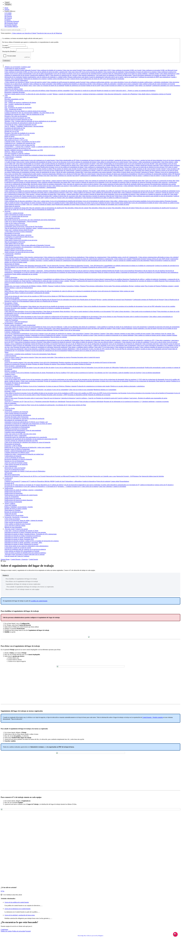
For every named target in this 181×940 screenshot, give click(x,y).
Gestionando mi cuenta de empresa (15, 68)
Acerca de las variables (168, 306)
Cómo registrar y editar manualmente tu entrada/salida (144, 162)
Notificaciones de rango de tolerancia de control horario (21, 495)
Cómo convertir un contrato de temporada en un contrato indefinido (114, 335)
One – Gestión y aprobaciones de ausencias (17, 104)
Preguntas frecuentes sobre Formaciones (16, 417)
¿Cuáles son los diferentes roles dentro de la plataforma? (79, 327)
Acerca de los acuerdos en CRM (33, 296)
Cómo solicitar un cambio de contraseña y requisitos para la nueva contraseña (115, 84)
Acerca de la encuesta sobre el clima (29, 395)
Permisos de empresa (50, 364)
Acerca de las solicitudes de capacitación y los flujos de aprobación (24, 418)
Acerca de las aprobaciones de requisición (95, 344)
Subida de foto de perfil (93, 85)
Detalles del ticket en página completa (16, 508)
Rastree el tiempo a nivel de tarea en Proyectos (18, 250)
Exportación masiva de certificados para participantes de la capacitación (26, 437)
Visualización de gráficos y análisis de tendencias (144, 279)
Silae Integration (29, 265)
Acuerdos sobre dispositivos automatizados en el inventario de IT (120, 485)
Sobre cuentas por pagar (127, 291)
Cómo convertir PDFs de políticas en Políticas (87, 318)
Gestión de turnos (10, 199)
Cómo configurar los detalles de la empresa (49, 70)
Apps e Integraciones (11, 466)
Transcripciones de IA (72, 401)
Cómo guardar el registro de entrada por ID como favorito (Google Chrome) (143, 169)
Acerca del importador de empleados (113, 78)
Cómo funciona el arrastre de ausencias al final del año (98, 196)
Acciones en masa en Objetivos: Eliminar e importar (61, 386)
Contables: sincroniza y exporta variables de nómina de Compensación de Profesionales (55, 260)
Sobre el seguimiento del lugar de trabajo (88, 160)
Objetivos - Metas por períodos (14, 152)
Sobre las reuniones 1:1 (132, 379)
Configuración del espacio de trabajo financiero (90, 281)
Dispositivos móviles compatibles (60, 90)
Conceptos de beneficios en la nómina (149, 272)
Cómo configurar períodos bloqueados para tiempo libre (54, 182)
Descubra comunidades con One (14, 99)
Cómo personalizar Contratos (80, 333)
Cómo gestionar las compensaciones (95, 257)
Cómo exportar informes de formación (16, 413)
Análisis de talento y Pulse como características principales (26, 381)
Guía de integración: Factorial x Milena (58, 265)
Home (6, 8)
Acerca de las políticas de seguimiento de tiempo (69, 167)
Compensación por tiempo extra (69, 165)
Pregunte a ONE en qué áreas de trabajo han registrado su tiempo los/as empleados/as (30, 155)
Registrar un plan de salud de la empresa (82, 270)
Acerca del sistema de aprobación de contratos (58, 333)
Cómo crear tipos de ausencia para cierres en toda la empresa (80, 184)
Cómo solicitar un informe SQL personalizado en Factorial (22, 551)
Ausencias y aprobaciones (12, 179)
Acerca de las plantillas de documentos (16, 306)
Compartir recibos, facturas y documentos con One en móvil (22, 141)
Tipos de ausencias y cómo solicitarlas (122, 186)
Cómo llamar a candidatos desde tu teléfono (81, 347)
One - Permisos (9, 106)
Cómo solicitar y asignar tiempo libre (68, 194)
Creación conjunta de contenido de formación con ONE (21, 440)
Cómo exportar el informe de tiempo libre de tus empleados (96, 194)
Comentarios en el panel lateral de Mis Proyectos (19, 237)
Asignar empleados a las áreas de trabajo (145, 328)
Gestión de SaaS (60, 481)
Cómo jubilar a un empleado (142, 85)
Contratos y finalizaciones (12, 332)
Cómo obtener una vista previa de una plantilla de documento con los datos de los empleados (55, 306)
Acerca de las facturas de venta (14, 296)
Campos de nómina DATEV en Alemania (75, 267)
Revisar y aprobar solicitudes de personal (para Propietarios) (114, 299)
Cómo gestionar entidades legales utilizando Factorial (20, 70)
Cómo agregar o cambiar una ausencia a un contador (95, 165)
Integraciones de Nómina (12, 264)
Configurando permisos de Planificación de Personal (148, 299)
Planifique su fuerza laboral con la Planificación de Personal (44, 282)
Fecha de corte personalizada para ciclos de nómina (97, 260)
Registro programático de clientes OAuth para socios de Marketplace (25, 471)
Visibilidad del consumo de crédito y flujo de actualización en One (24, 114)
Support (7, 9)
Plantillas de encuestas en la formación (16, 429)
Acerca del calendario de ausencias (115, 182)
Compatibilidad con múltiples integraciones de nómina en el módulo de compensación (128, 265)
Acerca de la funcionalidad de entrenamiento (18, 415)
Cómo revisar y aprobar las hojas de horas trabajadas (146, 160)
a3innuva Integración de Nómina (14, 265)
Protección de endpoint (103, 481)
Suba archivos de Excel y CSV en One (16, 140)
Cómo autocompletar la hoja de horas (166, 163)
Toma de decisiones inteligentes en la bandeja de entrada (149, 75)
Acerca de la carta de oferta (158, 342)
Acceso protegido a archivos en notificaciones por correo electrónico (53, 318)
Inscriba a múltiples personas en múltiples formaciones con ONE (24, 150)
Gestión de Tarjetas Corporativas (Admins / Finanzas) (70, 286)
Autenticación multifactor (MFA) (39, 75)
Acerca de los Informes (23, 372)
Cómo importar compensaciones (33, 257)
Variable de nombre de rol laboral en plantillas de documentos (51, 308)
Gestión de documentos (11, 315)
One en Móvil (9, 101)
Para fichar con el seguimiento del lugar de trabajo (22, 581)
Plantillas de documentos (12, 304)
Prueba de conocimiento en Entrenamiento (17, 427)
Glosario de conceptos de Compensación (17, 260)
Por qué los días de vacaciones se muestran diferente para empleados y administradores (30, 187)
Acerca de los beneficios (127, 270)
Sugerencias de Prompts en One (14, 129)
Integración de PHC (40, 265)
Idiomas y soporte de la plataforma (63, 94)
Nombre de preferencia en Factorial (75, 85)
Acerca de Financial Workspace (32, 279)
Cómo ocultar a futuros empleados (122, 328)
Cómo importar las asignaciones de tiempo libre (23, 169)
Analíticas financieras (11, 277)
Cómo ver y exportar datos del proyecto (16, 216)
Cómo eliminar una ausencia (60, 186)
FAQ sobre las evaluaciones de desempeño (151, 379)
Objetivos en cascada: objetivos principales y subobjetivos (127, 386)
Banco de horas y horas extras (123, 167)
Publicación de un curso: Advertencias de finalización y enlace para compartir (28, 447)
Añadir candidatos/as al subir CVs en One (17, 135)
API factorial (8, 473)
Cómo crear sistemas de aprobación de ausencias (98, 180)
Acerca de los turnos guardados (137, 201)
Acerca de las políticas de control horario (17, 160)
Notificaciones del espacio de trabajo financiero (19, 500)
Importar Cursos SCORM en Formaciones (17, 449)
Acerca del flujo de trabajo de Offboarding (106, 367)
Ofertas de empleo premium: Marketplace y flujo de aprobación (69, 349)
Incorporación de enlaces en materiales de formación (20, 425)
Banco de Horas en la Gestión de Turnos (88, 204)
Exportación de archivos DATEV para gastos (101, 267)
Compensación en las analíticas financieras (116, 279)
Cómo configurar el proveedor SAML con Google (126, 70)
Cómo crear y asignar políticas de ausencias (78, 192)
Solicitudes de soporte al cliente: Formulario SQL (19, 539)
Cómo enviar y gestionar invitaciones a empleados (88, 94)
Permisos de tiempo (26, 364)
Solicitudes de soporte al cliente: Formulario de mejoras (21, 537)
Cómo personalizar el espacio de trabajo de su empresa (140, 72)
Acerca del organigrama (140, 327)
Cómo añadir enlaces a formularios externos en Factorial (154, 94)
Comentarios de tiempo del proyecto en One (18, 148)
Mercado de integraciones (12, 474)
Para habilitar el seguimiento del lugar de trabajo (21, 579)
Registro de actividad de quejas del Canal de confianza (112, 398)
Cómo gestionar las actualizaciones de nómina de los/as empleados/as (64, 257)
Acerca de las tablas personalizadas (42, 73)
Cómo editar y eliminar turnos (119, 201)
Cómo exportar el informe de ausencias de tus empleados (88, 182)
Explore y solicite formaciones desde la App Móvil (20, 451)
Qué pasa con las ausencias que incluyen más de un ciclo (138, 191)
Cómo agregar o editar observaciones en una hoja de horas (37, 170)
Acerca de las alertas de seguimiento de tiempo (46, 165)
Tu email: (5, 45)
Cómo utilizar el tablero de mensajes (82, 342)
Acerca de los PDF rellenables (152, 306)
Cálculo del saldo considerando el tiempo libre (69, 172)
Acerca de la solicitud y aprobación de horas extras (115, 160)
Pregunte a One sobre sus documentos (16, 116)
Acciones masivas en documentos (22, 318)
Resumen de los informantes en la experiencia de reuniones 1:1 (122, 401)
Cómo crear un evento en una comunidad (81, 389)
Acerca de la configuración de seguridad (84, 73)
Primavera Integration (76, 265)
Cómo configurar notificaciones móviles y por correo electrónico (105, 82)
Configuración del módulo (41, 293)
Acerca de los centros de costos (14, 279)
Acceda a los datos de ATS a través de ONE (101, 349)
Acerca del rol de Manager (54, 327)
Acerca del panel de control (38, 82)
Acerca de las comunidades (60, 389)
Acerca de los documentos (12, 316)
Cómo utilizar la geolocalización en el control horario (112, 162)
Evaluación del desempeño (12, 378)
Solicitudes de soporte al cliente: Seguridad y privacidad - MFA (23, 542)
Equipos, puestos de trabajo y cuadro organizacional (20, 325)
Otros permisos (61, 364)
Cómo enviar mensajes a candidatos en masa (37, 349)
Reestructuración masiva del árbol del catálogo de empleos (94, 328)
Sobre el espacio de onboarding (22, 345)
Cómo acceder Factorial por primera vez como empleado (117, 85)
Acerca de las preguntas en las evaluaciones (86, 379)
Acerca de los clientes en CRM (52, 296)
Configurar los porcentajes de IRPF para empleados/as (154, 77)
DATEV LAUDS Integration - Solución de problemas (46, 267)
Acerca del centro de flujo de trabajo (44, 367)
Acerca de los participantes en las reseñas (61, 379)
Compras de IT (25, 481)
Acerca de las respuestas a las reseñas (37, 379)
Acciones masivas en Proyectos (14, 248)
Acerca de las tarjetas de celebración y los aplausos (37, 389)
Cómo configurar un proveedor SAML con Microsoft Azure (159, 70)
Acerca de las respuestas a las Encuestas (115, 393)
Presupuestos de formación (12, 444)
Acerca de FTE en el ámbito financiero (116, 281)
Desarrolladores (124, 481)
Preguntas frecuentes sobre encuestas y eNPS (53, 395)
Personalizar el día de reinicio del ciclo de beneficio (150, 270)
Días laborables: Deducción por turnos (100, 208)
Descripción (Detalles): (9, 51)
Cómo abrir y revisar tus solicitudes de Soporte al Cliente (21, 530)
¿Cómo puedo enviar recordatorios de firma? (143, 311)
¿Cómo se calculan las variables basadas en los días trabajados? (131, 260)
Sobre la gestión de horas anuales (140, 333)
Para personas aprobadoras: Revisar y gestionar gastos (128, 286)
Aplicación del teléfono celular (14, 89)
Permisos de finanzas (84, 364)
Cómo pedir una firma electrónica (14, 311)
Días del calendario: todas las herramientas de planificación (46, 208)
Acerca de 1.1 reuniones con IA (14, 401)
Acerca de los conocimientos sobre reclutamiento (121, 345)
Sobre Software (9, 291)
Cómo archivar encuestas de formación (16, 464)
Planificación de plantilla (12, 298)
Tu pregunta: (6, 47)
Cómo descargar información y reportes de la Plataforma (120, 94)
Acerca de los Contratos (37, 333)
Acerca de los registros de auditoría (92, 72)
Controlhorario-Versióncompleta (152, 717)
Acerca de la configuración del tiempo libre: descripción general (23, 184)
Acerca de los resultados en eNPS (64, 393)
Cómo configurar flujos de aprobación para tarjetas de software (32, 291)
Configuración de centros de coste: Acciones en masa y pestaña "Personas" (53, 281)
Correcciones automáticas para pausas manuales (98, 172)
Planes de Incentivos (156, 260)
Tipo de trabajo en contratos (58, 337)
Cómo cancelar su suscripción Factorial (16, 522)
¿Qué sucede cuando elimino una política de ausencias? (104, 191)
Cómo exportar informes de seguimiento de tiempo (56, 163)
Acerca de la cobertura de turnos (100, 203)
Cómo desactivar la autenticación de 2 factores (63, 75)
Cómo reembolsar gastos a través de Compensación (122, 257)
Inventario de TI (9, 485)
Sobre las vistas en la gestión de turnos (53, 203)
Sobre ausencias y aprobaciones (14, 180)
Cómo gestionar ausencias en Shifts (15, 204)
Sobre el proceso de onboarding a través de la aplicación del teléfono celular (27, 90)
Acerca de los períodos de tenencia (125, 194)
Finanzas (7, 276)
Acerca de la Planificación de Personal (16, 299)
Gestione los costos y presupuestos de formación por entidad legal (24, 454)
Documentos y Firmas (11, 303)
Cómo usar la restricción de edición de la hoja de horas (148, 167)
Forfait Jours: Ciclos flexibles (123, 196)
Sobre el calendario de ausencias (135, 182)
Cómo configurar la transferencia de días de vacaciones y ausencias (141, 192)
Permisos (7, 361)
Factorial (28, 931)
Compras (7, 289)
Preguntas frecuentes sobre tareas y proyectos (18, 235)
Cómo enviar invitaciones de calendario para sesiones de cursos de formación (27, 442)
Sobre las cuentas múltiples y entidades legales (145, 73)
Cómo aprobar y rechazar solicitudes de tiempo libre (129, 180)
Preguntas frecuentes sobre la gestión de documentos (132, 316)
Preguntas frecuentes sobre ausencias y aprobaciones (161, 182)
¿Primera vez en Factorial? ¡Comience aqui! (18, 67)
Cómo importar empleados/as (86, 75)
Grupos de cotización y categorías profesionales (37, 328)
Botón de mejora (9, 136)
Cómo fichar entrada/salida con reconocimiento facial (111, 163)
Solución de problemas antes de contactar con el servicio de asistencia (25, 549)
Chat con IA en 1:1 (29, 401)
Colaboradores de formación (13, 456)
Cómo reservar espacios (27, 357)
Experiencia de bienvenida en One (15, 128)
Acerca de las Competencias (37, 386)
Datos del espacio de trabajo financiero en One (18, 119)
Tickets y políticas (10, 503)
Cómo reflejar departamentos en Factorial (64, 328)
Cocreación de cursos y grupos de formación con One (20, 124)
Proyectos (7, 211)
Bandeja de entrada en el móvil (106, 90)
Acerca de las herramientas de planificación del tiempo (66, 201)
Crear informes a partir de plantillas (118, 372)
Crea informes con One (101, 372)
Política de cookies (6, 931)
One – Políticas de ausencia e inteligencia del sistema (20, 102)
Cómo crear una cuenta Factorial (72, 70)
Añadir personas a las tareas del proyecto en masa (19, 252)
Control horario (9, 158)
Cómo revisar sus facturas (12, 519)
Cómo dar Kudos (10, 408)
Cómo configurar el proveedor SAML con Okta (19, 72)
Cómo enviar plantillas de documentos (94, 306)
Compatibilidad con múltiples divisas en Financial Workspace (61, 279)
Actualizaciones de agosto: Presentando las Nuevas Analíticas (48, 372)
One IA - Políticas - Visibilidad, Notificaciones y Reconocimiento (24, 126)
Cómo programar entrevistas (150, 344)
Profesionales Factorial (139, 259)
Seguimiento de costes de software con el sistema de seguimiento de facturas (74, 291)
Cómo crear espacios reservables (44, 357)
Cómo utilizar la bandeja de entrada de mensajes (57, 342)
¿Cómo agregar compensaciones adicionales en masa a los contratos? (158, 257)
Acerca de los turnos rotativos (156, 201)
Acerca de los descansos (59, 162)
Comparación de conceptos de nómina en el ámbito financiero (146, 281)
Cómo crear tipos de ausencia (32, 180)
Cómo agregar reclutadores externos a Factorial (28, 342)
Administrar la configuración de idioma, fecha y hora (20, 85)
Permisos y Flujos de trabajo (13, 359)
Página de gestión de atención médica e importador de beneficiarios (117, 272)
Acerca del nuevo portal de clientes (15, 525)
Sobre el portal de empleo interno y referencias (114, 340)
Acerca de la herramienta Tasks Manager (44, 354)
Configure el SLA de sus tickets (14, 515)
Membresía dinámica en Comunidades (105, 389)
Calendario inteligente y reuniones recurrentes (155, 401)
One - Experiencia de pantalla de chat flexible (18, 107)
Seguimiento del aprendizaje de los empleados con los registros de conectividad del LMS (31, 439)
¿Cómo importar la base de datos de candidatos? (135, 342)
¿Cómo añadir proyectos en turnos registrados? (18, 231)
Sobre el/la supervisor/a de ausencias (73, 180)
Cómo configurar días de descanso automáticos (18, 201)
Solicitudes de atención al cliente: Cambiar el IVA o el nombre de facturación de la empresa (32, 541)
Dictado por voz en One (12, 131)
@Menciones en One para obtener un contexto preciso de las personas (25, 111)
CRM (6, 294)
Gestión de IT (9, 478)
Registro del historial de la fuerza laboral (91, 279)
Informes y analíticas (11, 371)
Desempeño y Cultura (11, 376)
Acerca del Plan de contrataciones (125, 349)
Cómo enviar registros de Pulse (76, 405)
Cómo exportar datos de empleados (113, 72)
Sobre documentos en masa (29, 316)
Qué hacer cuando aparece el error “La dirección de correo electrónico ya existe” (28, 94)
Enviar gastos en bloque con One (14, 138)
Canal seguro (8, 396)
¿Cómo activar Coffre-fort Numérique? (16, 321)
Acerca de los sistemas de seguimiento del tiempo (81, 162)
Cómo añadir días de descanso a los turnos (77, 203)
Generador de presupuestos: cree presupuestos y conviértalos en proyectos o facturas (30, 247)
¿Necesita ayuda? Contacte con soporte (16, 529)
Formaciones (8, 410)
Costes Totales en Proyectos (13, 238)
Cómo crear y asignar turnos (41, 201)
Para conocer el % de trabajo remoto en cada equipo (22, 589)
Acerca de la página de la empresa (42, 345)
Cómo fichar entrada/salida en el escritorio (27, 163)
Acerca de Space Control (12, 357)
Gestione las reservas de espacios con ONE (17, 118)
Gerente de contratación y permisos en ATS (142, 340)
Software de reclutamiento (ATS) (14, 338)
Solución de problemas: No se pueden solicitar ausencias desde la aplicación (156, 186)
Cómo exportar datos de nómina (14, 257)
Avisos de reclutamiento (12, 496)
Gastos (7, 284)
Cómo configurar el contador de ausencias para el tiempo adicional (68, 191)
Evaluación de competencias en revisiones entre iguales (93, 386)
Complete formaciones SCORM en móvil (17, 452)
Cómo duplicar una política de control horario (24, 177)
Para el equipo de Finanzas (153, 286)
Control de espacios (10, 355)
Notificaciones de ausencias (13, 498)
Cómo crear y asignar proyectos (14, 213)
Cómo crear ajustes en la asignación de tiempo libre (160, 180)
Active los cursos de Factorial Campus (16, 462)
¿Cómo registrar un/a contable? (123, 259)
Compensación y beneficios (13, 253)
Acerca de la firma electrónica (33, 311)
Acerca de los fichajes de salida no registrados (18, 165)
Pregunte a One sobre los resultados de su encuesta (20, 133)
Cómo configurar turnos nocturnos (169, 165)
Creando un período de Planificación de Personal (42, 299)
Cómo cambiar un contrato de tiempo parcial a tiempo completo (153, 335)
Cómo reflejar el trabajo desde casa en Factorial (126, 172)
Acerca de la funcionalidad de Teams (35, 327)
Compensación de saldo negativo (32, 174)
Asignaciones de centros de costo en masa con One (20, 145)
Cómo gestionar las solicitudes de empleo (127, 347)
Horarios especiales (153, 165)
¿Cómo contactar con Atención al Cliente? (24, 33)
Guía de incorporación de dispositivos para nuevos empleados (82, 485)
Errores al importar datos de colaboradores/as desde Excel (114, 73)
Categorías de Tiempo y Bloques (150, 172)
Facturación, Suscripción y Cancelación (16, 517)
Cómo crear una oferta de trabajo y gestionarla (107, 342)
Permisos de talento (38, 364)
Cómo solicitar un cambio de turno (169, 203)
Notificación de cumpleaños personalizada (131, 367)
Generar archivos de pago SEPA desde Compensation (162, 259)
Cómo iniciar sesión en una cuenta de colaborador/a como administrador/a (26, 546)
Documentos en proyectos (12, 233)
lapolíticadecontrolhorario (39, 601)
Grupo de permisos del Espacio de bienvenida (102, 362)
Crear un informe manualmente (151, 372)
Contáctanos (4, 929)
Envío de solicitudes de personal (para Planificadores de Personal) (76, 299)
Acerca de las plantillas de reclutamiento (68, 340)
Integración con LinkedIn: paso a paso (104, 476)
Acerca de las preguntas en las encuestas (139, 393)
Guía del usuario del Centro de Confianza (17, 556)
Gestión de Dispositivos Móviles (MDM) (42, 481)
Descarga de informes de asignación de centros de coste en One (23, 123)
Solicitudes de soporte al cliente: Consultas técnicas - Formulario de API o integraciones (31, 534)
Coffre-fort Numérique (11, 320)
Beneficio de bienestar (63, 270)
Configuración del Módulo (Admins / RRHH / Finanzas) (37, 286)
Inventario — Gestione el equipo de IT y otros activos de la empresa (78, 486)
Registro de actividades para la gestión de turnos (115, 204)
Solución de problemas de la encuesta (99, 395)
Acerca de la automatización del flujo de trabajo (19, 367)
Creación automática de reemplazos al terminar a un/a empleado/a (30, 337)
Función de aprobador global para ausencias (137, 184)
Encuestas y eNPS (10, 391)
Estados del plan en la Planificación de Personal (43, 301)
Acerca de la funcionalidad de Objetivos (16, 386)
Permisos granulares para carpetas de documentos (74, 362)
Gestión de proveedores (26, 293)
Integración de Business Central (14, 476)
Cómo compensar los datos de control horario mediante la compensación (91, 259)
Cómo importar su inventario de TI (25, 485)
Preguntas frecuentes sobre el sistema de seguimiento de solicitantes (33, 347)
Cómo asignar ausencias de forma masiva (111, 184)
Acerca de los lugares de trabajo (62, 73)
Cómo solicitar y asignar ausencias (52, 180)
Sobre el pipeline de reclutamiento (90, 340)
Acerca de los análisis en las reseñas (15, 379)
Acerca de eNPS (97, 393)
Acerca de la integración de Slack (14, 469)
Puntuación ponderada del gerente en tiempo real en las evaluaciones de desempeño (104, 381)
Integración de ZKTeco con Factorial (35, 476)
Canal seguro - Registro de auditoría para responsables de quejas (148, 398)
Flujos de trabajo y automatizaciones (15, 366)
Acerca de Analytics (135, 372)
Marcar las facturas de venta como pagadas (74, 296)
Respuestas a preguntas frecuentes (15, 92)
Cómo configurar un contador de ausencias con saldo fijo (152, 194)
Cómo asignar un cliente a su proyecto (16, 225)
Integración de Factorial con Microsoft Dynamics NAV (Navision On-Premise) (69, 476)
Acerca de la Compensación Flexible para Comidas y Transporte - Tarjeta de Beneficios (31, 270)
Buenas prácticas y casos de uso (14, 287)
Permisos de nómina (72, 364)
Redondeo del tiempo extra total (40, 175)
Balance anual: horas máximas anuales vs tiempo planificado (129, 165)
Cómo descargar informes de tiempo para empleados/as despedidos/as (116, 174)
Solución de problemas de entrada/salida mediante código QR (156, 174)
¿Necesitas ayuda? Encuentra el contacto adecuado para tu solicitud (24, 554)
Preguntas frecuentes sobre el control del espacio (85, 357)
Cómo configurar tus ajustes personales (40, 84)
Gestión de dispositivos (89, 481)
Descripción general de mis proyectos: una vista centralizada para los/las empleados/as (30, 220)
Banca (17, 293)
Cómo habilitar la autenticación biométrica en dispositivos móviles (72, 84)
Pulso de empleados (10, 403)
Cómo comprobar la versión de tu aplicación (83, 90)
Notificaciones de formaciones (14, 493)
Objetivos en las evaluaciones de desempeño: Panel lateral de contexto (150, 381)
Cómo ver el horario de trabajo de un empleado (50, 85)
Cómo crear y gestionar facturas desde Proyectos (19, 230)
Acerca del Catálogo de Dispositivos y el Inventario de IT (40, 486)
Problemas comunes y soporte (170, 286)
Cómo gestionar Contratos (97, 333)
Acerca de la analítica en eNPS (83, 393)
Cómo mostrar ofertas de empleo (62, 345)
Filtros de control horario (88, 174)
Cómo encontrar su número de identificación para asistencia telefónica (25, 553)
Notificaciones (9, 488)
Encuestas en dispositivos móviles (78, 395)
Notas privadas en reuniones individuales (91, 401)
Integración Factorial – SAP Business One (129, 476)
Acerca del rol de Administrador (48, 362)
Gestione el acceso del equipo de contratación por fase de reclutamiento (46, 350)
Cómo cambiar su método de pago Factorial (17, 524)
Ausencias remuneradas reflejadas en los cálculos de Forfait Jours (61, 174)
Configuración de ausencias (13, 189)
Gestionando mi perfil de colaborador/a (16, 80)
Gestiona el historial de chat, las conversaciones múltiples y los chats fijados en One (29, 112)
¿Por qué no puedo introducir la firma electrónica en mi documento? (91, 311)
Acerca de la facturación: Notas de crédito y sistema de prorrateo (24, 520)
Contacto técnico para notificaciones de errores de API (86, 78)
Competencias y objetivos (12, 384)
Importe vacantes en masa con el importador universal (151, 349)
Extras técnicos (28, 287)
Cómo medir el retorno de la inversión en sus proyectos (21, 240)
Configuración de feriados (95, 169)
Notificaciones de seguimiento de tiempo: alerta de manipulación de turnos (33, 172)
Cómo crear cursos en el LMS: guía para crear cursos (20, 434)
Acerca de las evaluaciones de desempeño (111, 379)
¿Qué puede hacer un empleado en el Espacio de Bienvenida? (113, 75)
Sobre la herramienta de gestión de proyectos (18, 214)
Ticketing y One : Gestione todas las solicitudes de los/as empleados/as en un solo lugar (30, 121)
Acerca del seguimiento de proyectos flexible (141, 163)
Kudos (6, 406)
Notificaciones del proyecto (13, 491)
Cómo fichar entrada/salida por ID (65, 160)
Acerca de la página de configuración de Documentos (53, 316)
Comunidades (9, 388)
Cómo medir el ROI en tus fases (14, 243)
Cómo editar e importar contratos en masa (118, 333)
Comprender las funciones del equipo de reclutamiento (163, 327)
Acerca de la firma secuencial (22, 313)
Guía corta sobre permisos (31, 362)
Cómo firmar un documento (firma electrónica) (57, 311)
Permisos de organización (12, 364)
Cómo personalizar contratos (21, 335)
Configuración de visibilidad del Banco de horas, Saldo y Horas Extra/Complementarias (105, 175)
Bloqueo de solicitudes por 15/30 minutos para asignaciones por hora (31, 186)
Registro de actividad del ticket (14, 512)
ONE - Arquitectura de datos (13, 109)
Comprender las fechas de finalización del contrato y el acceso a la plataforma (53, 335)
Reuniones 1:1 (9, 400)
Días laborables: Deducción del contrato (76, 208)
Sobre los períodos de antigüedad (165, 191)
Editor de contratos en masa (85, 335)
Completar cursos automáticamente (15, 432)
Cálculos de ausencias (167, 192)
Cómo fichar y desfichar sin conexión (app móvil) (64, 175)
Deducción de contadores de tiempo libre (17, 208)
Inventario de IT (9, 483)
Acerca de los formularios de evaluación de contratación (125, 344)
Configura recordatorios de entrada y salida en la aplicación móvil (94, 170)
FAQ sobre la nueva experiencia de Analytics (80, 372)
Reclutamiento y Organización (14, 323)
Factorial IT (8, 479)
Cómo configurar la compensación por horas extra (99, 167)
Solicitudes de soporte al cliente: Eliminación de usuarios (21, 544)
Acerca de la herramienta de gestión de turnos (96, 201)
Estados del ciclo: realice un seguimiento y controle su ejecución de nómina (27, 259)
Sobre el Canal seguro (11, 398)
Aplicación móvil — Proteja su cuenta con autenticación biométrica (135, 90)
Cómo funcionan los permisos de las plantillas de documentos (124, 306)
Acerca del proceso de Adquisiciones (108, 291)
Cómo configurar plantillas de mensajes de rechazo (155, 347)
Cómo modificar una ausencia (78, 186)
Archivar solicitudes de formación (15, 457)
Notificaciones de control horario (64, 170)
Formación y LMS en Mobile (13, 445)
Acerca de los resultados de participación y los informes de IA (48, 405)
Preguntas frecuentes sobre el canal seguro (30, 398)
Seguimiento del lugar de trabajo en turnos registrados (23, 584)
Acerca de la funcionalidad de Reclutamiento (42, 340)
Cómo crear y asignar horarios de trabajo (83, 163)
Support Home (5, 559)
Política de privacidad (18, 931)
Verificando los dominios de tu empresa (35, 78)
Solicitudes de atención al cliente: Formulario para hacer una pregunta (25, 532)
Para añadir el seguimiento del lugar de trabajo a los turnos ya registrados (30, 587)
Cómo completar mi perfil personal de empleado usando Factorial (66, 82)
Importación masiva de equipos (14, 328)
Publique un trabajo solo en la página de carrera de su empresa (85, 350)
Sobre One (8, 97)
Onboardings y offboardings (73, 481)
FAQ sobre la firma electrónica (121, 311)
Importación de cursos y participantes (16, 435)
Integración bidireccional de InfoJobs (153, 476)
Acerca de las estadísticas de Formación (16, 412)
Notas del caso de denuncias (51, 398)
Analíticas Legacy (10, 374)
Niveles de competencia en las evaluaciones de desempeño (61, 381)
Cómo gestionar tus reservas (62, 357)
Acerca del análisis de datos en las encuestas (40, 393)
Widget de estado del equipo (112, 169)
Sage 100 (27, 267)
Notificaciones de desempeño (13, 502)
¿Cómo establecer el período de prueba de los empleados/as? (114, 327)
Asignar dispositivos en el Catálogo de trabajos (49, 485)
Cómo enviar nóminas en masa (107, 316)
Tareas (6, 352)
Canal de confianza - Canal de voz (85, 398)
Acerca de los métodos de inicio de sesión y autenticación (50, 72)
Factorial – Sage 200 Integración (93, 265)
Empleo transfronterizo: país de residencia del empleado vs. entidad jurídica (45, 77)
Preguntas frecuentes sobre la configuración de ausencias (48, 192)
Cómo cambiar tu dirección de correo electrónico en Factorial (156, 84)
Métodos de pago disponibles (13, 527)
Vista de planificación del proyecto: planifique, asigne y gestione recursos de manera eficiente (32, 228)
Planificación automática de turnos (65, 204)
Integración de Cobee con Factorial (15, 468)
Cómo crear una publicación (13, 389)
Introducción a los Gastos (12, 286)
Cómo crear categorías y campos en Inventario (112, 486)
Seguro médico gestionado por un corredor (25, 274)
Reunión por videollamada (57, 401)
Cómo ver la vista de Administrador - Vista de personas (21, 221)
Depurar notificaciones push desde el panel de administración (86, 77)
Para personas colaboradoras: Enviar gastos (99, 286)
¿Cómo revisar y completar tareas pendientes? (18, 354)
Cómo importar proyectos (12, 218)
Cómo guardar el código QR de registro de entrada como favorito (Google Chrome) (62, 169)
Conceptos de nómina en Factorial (60, 259)
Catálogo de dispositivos (147, 485)
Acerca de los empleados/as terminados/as (17, 333)
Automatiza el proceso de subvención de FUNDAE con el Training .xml (26, 422)
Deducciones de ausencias (12, 206)
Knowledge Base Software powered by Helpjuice (90, 935)
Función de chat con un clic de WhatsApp (49, 33)
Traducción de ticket (11, 513)
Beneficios (8, 269)
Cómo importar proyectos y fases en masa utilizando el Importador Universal (27, 245)
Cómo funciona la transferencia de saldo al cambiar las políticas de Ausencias (105, 197)
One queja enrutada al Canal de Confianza (17, 153)
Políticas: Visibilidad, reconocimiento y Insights (19, 507)
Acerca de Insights (10, 372)
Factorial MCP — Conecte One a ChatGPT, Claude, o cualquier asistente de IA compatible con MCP (35, 146)
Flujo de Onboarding (87, 367)
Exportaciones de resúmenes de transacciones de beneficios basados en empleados (72, 272)
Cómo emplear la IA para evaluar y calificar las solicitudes (89, 345)
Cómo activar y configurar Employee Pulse (17, 405)
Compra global (114, 481)
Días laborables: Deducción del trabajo (123, 208)
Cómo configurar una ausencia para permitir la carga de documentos (152, 196)
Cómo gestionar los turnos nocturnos (31, 203)
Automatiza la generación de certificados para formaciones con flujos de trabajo (28, 423)
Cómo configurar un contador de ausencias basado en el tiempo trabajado (26, 191)
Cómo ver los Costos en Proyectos (15, 223)
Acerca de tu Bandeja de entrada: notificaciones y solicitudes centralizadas (146, 82)
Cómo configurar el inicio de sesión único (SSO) (96, 70)
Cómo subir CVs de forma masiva (104, 347)
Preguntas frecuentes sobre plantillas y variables (19, 308)
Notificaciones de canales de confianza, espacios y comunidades (24, 490)
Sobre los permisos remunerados (52, 184)
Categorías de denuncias (68, 398)
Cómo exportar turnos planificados (120, 203)
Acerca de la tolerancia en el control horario (42, 160)
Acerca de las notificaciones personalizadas (68, 367)
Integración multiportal (60, 347)
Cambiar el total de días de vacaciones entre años (66, 196)
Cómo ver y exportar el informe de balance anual (40, 204)
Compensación (9, 255)
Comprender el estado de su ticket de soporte (18, 547)
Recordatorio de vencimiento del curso (16, 420)
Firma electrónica (10, 310)
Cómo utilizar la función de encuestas (16, 393)
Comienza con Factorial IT (12, 481)
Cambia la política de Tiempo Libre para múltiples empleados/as (63, 197)
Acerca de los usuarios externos (14, 362)
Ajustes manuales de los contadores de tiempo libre (37, 196)
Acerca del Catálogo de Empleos (14, 327)
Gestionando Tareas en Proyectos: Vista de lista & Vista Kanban (24, 226)
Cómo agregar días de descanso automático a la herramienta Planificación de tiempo (29, 167)
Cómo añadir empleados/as (167, 73)
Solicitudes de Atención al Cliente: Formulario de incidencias (23, 536)
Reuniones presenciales (42, 401)
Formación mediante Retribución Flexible (107, 270)
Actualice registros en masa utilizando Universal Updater (47, 330)
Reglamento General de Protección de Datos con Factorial (40, 344)
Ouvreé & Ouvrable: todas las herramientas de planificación (36, 209)
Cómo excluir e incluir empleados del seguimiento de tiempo (34, 162)
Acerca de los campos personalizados (21, 73)
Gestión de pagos (10, 293)
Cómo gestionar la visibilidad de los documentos (83, 316)
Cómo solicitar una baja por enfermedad (99, 186)
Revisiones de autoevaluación (21, 383)
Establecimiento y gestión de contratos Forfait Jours (129, 170)
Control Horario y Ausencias (13, 157)
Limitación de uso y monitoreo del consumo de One (20, 143)
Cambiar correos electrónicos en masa (58, 78)
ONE (6, 95)
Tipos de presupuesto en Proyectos (15, 242)
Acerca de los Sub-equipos (72, 330)
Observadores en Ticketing (12, 510)
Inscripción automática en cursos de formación (18, 459)
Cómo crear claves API (74, 72)
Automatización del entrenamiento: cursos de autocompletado (23, 430)
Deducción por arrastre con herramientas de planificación (152, 208)
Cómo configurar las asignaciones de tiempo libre (106, 192)
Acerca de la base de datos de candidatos (17, 340)
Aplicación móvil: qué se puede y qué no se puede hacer (121, 77)
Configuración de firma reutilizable (41, 313)
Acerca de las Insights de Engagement (162, 393)
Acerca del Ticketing (11, 505)
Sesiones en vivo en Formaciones (14, 461)
